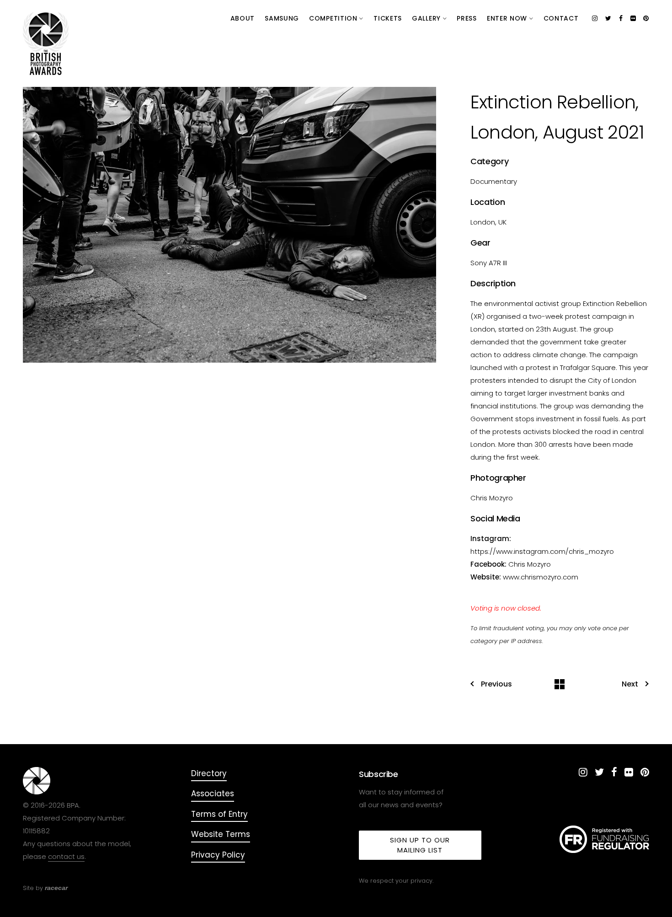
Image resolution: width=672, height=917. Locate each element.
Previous (496, 684)
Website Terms (220, 834)
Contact (561, 18)
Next (630, 684)
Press (467, 18)
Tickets (387, 18)
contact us (66, 856)
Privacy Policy (218, 854)
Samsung (282, 18)
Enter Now (508, 18)
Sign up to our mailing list (420, 845)
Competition (334, 18)
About (242, 18)
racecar (56, 887)
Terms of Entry (219, 814)
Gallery (427, 18)
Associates (212, 793)
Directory (209, 773)
